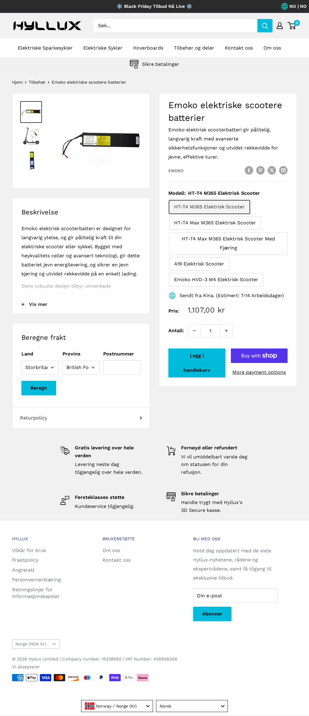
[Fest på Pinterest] (260, 170)
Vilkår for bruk (29, 550)
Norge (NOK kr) (30, 643)
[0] (292, 25)
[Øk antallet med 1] (226, 330)
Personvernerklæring (36, 580)
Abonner (212, 614)
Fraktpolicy (25, 560)
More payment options (259, 372)
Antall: (176, 330)
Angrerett (23, 570)
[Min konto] (280, 25)
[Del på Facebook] (249, 170)
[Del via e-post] (283, 170)
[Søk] (264, 25)
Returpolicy (33, 418)
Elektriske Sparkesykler (45, 48)
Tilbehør (37, 82)
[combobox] (117, 706)
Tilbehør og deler (194, 48)
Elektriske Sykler (103, 48)
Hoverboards (148, 48)
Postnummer (118, 354)
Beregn (38, 388)
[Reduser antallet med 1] (194, 330)
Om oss (272, 48)
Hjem (17, 82)
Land (27, 354)
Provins (71, 354)
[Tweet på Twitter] (272, 170)
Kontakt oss (239, 48)
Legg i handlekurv (196, 363)
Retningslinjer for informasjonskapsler (36, 593)
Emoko (175, 170)
